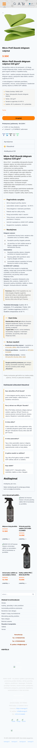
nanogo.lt (6, 741)
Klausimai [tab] (10, 146)
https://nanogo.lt (21, 708)
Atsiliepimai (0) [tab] (10, 151)
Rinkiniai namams (6, 621)
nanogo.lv (14, 741)
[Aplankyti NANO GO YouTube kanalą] (24, 721)
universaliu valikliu (10, 347)
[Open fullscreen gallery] (33, 40)
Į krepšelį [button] (5, 539)
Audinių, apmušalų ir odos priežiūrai (12, 605)
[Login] (19, 4)
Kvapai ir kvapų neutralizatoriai (10, 613)
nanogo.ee (22, 741)
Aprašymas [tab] (8, 142)
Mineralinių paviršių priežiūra (10, 616)
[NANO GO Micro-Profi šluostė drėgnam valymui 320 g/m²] (19, 27)
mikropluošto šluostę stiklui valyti (15, 357)
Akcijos (3, 603)
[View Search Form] (15, 4)
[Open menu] (4, 3)
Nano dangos (5, 619)
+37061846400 (20, 641)
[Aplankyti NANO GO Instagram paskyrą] (19, 721)
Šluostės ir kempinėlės (8, 624)
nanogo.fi (30, 741)
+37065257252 (20, 638)
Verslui (3, 629)
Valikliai (3, 626)
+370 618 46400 (20, 714)
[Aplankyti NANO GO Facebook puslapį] (13, 721)
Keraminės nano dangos (8, 611)
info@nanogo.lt (22, 644)
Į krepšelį (18, 118)
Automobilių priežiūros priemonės (11, 608)
